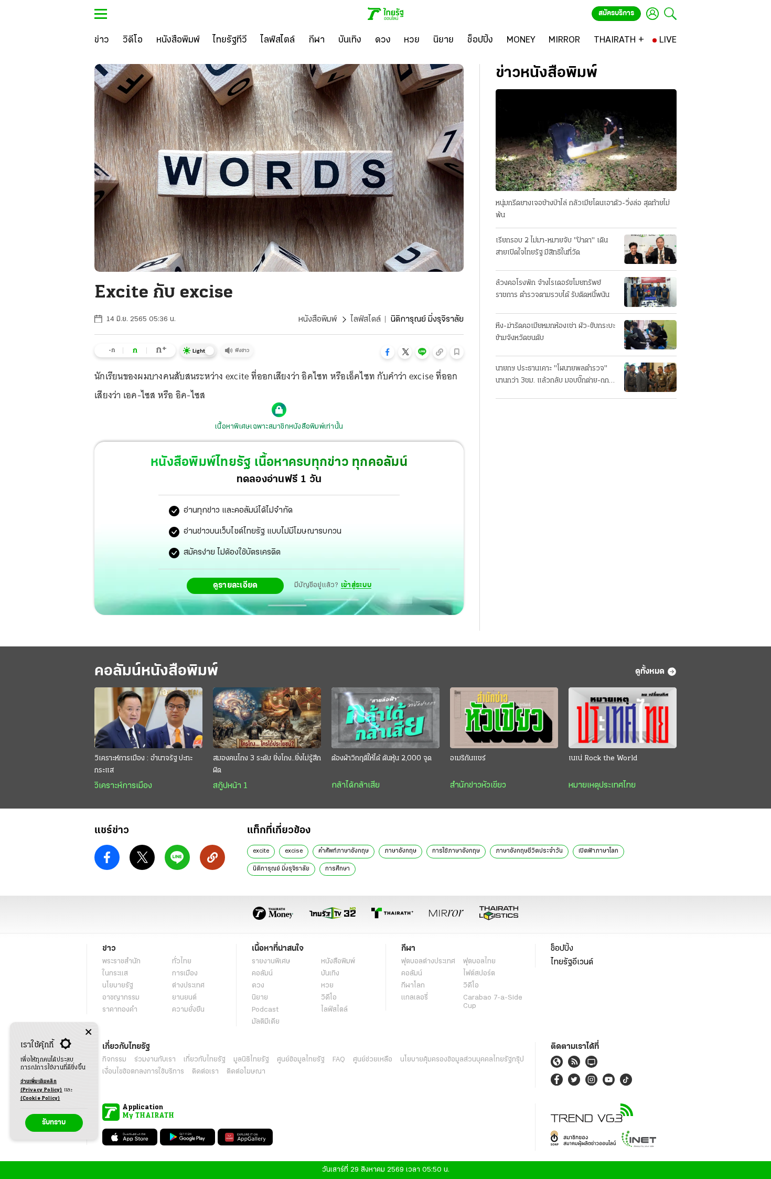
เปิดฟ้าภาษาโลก (598, 851)
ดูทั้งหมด (650, 671)
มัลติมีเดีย (266, 1022)
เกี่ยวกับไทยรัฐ (205, 1060)
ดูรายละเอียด (235, 585)
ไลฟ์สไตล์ (365, 319)
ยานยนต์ (184, 998)
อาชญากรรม (121, 998)
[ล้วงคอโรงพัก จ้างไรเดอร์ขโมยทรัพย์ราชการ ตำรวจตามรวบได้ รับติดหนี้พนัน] (650, 291)
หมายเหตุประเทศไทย (602, 785)
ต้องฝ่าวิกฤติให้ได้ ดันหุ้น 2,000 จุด (381, 758)
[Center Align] (88, 1032)
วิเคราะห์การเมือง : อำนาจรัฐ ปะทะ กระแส (143, 764)
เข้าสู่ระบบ (356, 585)
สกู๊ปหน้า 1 (230, 786)
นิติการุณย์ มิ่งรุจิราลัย (281, 869)
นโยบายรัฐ (117, 986)
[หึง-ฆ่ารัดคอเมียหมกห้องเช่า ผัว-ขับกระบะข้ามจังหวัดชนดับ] (650, 334)
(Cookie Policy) (40, 1098)
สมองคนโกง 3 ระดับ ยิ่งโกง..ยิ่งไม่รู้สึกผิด (267, 764)
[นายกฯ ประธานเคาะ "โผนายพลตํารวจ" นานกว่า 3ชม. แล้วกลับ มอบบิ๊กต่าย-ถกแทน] (650, 377)
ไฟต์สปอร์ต (479, 974)
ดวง (258, 986)
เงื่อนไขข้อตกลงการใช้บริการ (143, 1072)
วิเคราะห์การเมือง (123, 786)
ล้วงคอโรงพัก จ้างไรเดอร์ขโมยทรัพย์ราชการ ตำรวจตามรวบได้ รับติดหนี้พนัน (552, 289)
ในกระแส (115, 974)
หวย (327, 986)
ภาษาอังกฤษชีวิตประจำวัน (529, 851)
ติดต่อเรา (205, 1072)
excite (261, 851)
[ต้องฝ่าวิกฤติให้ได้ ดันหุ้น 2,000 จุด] (385, 717)
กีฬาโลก (413, 986)
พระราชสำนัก (121, 961)
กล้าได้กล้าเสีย (355, 785)
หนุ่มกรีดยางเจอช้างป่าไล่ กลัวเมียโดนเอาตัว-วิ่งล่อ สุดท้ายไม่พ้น (583, 209)
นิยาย (260, 998)
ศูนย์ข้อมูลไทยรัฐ (301, 1060)
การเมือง (185, 974)
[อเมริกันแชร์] (504, 717)
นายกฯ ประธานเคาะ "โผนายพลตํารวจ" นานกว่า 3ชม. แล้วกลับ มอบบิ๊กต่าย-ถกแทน (552, 376)
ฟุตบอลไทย (479, 961)
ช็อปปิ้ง (562, 948)
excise (294, 851)
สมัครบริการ (616, 13)
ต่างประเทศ (188, 986)
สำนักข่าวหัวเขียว (478, 785)
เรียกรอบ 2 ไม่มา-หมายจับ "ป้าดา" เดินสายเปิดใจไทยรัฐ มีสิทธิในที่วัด (552, 247)
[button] (387, 352)
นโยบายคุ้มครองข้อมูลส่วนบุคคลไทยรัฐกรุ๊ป (462, 1060)
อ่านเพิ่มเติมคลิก (41, 1086)
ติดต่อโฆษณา (246, 1072)
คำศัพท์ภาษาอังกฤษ (343, 851)
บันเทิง (330, 974)
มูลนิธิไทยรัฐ (251, 1060)
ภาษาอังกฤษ (400, 851)
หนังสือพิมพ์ (317, 319)
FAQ (339, 1060)
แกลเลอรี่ (414, 998)
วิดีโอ (329, 998)
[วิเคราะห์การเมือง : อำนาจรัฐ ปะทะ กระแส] (148, 717)
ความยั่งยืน (188, 1010)
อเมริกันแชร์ (468, 758)
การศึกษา (337, 869)
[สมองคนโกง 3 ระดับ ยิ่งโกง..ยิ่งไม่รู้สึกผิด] (267, 717)
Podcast (265, 1010)
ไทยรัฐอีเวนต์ (572, 962)
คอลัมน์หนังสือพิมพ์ (156, 671)
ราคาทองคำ (119, 1010)
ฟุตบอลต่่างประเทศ (428, 961)
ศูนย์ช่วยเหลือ (372, 1060)
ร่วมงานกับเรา (155, 1060)
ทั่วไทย (181, 961)
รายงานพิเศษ (271, 961)
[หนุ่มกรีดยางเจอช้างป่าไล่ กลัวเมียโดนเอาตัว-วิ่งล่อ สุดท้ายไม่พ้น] (586, 140)
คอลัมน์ (262, 974)
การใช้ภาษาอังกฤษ (456, 851)
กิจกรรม (114, 1060)
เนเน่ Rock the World (603, 758)
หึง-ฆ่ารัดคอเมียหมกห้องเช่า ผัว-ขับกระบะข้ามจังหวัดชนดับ (555, 332)
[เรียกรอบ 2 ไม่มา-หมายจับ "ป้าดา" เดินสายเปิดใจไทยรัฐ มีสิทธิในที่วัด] (650, 249)
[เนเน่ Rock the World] (623, 717)
